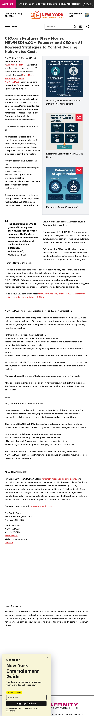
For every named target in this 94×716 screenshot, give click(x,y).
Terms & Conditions (74, 714)
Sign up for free (26, 703)
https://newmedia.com (41, 506)
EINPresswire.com (14, 65)
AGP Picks (7, 4)
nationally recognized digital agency (59, 479)
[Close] (48, 657)
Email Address (14, 692)
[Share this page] (87, 26)
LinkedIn (9, 542)
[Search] (75, 26)
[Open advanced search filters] (81, 26)
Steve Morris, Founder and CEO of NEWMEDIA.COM (19, 78)
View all (88, 4)
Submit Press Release (52, 714)
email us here (11, 535)
